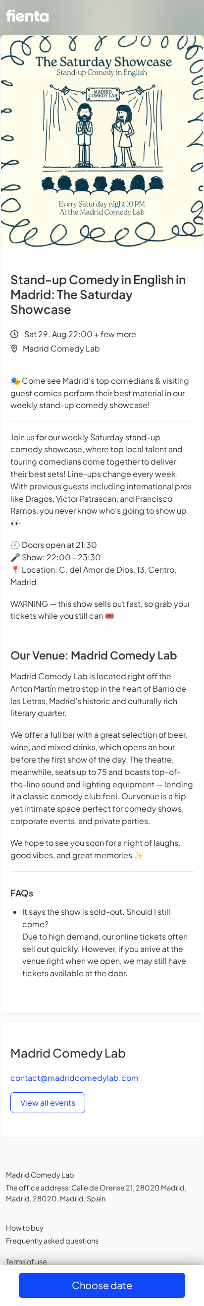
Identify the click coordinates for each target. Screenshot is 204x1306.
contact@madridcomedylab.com (74, 1077)
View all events (47, 1102)
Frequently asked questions (52, 1240)
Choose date (102, 1285)
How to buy (25, 1227)
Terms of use (26, 1261)
